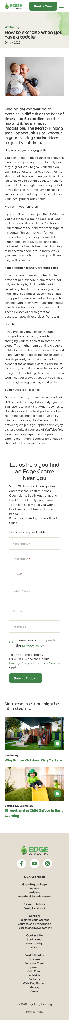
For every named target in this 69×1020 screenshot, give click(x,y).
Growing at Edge (34, 884)
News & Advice (34, 903)
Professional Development (34, 927)
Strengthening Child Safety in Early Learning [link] (34, 812)
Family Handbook (34, 908)
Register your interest (34, 919)
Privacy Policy (19, 663)
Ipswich (34, 967)
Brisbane (34, 959)
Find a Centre (34, 954)
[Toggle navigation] (61, 6)
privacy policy (33, 645)
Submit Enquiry (26, 678)
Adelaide (34, 975)
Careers (34, 915)
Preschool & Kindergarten (34, 896)
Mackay (34, 987)
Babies (34, 888)
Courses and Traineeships (34, 923)
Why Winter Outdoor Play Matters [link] (33, 760)
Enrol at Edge (34, 943)
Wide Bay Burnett (34, 983)
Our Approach (34, 876)
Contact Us (34, 935)
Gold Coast (34, 971)
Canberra (34, 979)
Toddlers (34, 892)
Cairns (34, 991)
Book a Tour (35, 939)
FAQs (34, 947)
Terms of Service (48, 663)
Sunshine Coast (34, 963)
